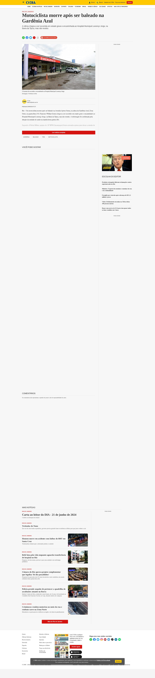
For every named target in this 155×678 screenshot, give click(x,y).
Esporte (63, 6)
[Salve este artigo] (34, 37)
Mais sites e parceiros (45, 642)
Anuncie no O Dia (109, 2)
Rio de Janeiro (48, 6)
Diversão (57, 6)
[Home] (31, 4)
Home (29, 6)
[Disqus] (58, 422)
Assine (130, 2)
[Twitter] (98, 639)
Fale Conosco (105, 664)
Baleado (36, 137)
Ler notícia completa (58, 132)
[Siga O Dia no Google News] (49, 37)
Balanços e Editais (44, 645)
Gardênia (26, 137)
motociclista (53, 137)
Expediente (96, 664)
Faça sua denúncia (120, 2)
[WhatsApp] (90, 639)
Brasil (84, 6)
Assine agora (76, 646)
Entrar (93, 2)
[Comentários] (37, 37)
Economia (78, 6)
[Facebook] (94, 639)
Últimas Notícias (37, 6)
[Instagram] (101, 639)
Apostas (109, 6)
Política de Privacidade (42, 651)
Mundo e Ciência (92, 6)
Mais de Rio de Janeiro (55, 621)
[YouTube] (105, 639)
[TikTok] (112, 639)
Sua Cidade (102, 6)
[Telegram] (108, 639)
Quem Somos (114, 664)
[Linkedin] (116, 639)
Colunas (70, 6)
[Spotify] (119, 639)
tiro (43, 137)
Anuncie (75, 664)
